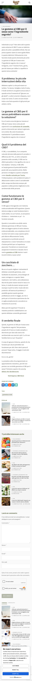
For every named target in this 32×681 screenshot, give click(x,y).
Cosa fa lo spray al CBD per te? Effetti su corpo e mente (20, 489)
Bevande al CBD (16, 632)
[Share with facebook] (3, 384)
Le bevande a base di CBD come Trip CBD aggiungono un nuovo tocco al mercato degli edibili (21, 635)
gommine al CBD (11, 252)
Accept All (15, 674)
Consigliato (11, 602)
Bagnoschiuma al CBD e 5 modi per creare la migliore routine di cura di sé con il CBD (21, 420)
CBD (4, 26)
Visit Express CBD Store (16, 376)
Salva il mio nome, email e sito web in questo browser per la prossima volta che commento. (16, 574)
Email (4, 554)
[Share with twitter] (6, 384)
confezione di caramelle (21, 126)
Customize (15, 666)
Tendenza (4, 602)
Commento (6, 523)
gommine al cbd (7, 394)
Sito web (4, 562)
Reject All (15, 670)
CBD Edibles (7, 26)
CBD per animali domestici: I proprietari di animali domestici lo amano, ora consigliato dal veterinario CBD (21, 408)
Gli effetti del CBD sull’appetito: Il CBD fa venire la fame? (21, 465)
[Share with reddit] (9, 384)
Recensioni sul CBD (23, 451)
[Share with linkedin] (12, 384)
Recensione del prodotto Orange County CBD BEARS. (20, 453)
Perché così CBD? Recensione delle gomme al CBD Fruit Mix (20, 477)
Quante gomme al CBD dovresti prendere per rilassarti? (21, 441)
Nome (4, 545)
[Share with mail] (16, 384)
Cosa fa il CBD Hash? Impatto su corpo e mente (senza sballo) (21, 501)
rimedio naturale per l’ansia (15, 175)
